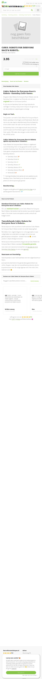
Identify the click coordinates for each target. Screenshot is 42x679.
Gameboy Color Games (25, 15)
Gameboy (4, 15)
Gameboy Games (12, 15)
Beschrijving (5, 81)
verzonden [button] (9, 6)
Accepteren (21, 673)
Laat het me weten (20, 74)
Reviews (26, 81)
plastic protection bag (25, 189)
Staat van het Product (16, 81)
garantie (26, 249)
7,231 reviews (16, 319)
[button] (37, 59)
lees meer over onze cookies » (30, 675)
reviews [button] (36, 6)
